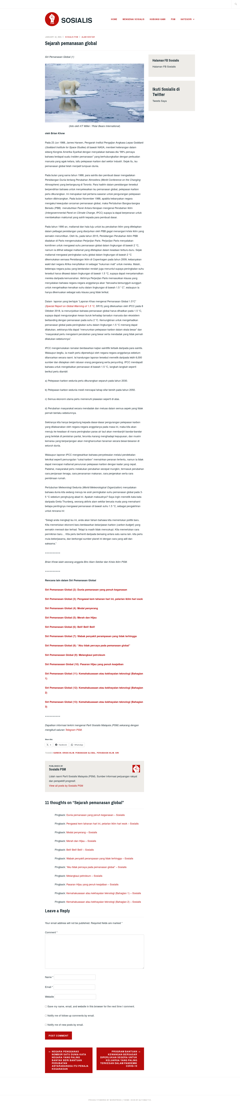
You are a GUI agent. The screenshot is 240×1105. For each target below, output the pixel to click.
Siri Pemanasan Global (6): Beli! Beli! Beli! (70, 627)
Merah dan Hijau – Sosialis (81, 841)
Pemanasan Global (85, 753)
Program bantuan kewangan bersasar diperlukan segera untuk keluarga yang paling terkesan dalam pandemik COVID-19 (118, 1058)
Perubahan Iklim (105, 753)
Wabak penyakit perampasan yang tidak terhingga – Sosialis (99, 858)
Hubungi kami (158, 19)
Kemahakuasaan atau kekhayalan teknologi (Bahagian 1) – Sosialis (103, 893)
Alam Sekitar (88, 37)
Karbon (57, 753)
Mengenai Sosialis (133, 19)
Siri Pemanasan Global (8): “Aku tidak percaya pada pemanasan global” (87, 645)
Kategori (186, 19)
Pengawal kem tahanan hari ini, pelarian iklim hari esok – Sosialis (102, 823)
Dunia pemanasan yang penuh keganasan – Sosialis (95, 815)
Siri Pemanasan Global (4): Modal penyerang (71, 608)
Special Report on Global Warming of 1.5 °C (70, 306)
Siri (117, 753)
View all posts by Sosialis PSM (66, 785)
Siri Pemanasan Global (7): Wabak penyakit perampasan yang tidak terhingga (91, 636)
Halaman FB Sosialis (164, 66)
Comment (51, 932)
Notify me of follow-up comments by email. (71, 1015)
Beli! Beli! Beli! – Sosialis (80, 849)
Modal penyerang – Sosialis (81, 832)
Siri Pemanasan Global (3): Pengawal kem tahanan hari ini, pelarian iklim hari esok (94, 599)
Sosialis (76, 20)
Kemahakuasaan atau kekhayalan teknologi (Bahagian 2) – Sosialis (103, 901)
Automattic (145, 1100)
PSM (173, 19)
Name (49, 977)
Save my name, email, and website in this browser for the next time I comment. (91, 1006)
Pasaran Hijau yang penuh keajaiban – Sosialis (92, 884)
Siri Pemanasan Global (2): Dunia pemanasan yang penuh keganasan (86, 589)
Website (49, 996)
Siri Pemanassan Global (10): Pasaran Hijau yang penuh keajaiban (84, 664)
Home (114, 19)
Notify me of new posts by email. (65, 1024)
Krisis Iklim (68, 753)
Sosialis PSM (71, 37)
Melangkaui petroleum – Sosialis (84, 875)
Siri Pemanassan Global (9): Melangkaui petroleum (75, 655)
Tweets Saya (159, 101)
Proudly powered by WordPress (105, 1100)
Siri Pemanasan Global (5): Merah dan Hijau (71, 617)
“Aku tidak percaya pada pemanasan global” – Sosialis (96, 867)
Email (49, 987)
